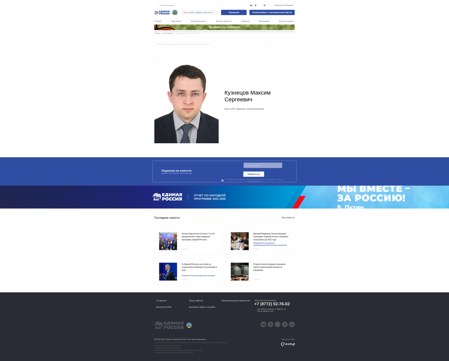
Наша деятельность (198, 21)
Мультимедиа (264, 21)
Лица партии (176, 21)
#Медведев (257, 243)
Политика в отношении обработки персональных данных (178, 350)
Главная (157, 33)
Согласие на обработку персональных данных (173, 353)
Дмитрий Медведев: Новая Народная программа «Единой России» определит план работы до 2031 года (270, 237)
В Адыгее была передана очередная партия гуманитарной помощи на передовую (269, 267)
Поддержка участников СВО (224, 27)
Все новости (288, 217)
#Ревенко (185, 275)
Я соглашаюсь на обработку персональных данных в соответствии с (254, 180)
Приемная (245, 21)
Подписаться (254, 174)
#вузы (205, 275)
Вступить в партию (286, 21)
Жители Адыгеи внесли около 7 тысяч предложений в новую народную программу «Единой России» (198, 237)
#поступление (197, 275)
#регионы (274, 245)
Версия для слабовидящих (284, 5)
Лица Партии (168, 33)
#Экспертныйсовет (268, 243)
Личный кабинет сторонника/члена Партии (272, 12)
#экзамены (211, 275)
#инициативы (282, 245)
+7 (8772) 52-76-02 (272, 303)
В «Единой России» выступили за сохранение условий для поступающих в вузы (199, 267)
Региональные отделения (236, 300)
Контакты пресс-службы (202, 307)
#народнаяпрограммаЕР (261, 245)
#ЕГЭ (190, 275)
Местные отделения (223, 21)
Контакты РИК (163, 307)
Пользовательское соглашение (167, 346)
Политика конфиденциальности (167, 348)
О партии (157, 21)
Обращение (234, 12)
